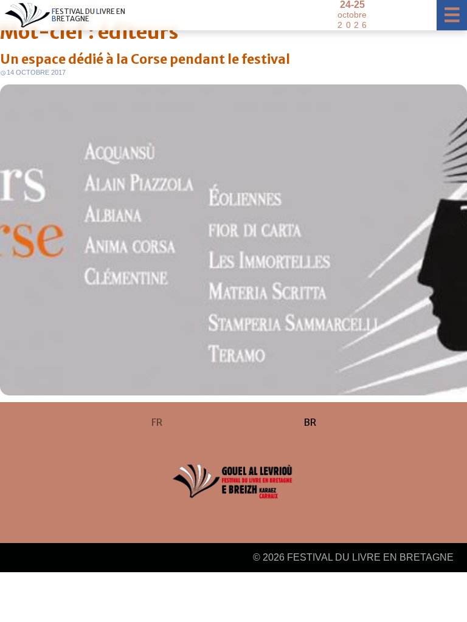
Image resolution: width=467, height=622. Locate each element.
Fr (156, 422)
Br (309, 422)
